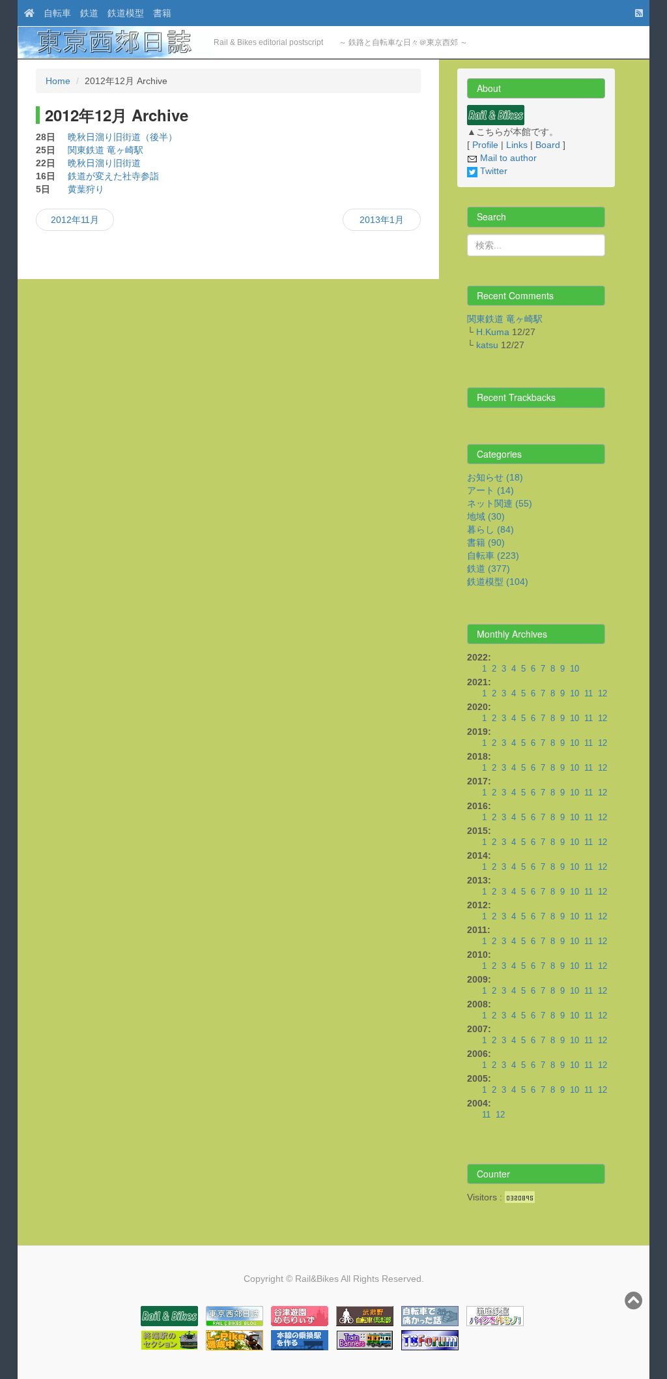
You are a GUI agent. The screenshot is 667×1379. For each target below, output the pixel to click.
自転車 (57, 13)
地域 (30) (486, 516)
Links (517, 145)
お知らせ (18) (495, 477)
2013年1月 (382, 220)
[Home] (26, 13)
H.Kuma (492, 332)
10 (574, 669)
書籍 (162, 13)
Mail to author (507, 158)
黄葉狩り (86, 189)
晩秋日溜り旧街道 (104, 163)
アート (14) (490, 490)
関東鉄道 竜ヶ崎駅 (105, 150)
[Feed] (636, 13)
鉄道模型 (125, 13)
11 (588, 693)
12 (602, 693)
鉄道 (89, 13)
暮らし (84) (490, 529)
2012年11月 (75, 220)
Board (547, 145)
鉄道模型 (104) (497, 581)
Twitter (492, 171)
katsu (487, 345)
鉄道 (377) (488, 568)
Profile (485, 145)
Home (58, 81)
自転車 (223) (493, 555)
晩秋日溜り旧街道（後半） (122, 137)
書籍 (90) (486, 542)
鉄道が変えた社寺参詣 (113, 176)
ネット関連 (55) (499, 503)
